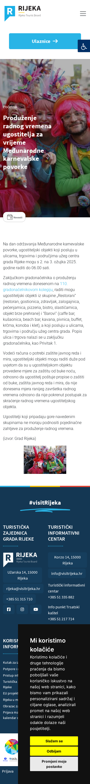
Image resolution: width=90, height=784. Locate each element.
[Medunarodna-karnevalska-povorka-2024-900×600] (45, 460)
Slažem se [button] (54, 741)
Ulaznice (41, 41)
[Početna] (24, 13)
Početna (10, 106)
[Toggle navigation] (83, 14)
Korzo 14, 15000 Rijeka (67, 560)
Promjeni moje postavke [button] (54, 764)
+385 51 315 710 (19, 598)
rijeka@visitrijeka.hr (23, 588)
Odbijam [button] (54, 751)
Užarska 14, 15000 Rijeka (23, 575)
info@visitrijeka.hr (66, 573)
